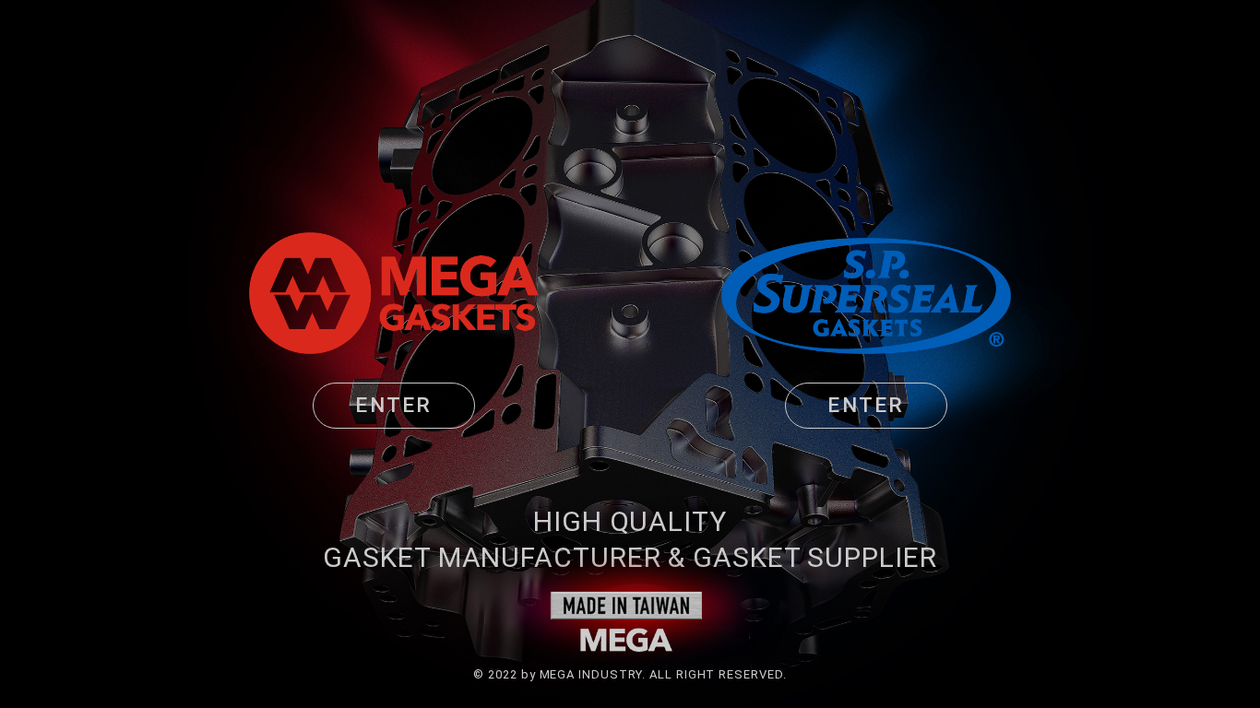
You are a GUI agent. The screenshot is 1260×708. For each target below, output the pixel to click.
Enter (393, 405)
